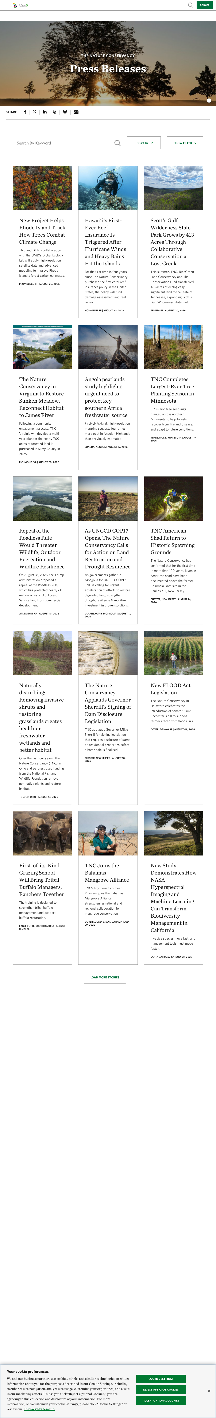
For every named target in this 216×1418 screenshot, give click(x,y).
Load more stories (104, 977)
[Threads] (55, 112)
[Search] (117, 143)
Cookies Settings (160, 1378)
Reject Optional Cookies (161, 1389)
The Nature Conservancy (108, 55)
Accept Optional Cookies (161, 1400)
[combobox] (144, 142)
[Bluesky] (65, 112)
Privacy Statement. (39, 1409)
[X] (34, 112)
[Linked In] (45, 112)
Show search (190, 5)
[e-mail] (76, 112)
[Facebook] (25, 112)
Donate (204, 5)
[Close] (209, 1391)
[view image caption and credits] (209, 99)
